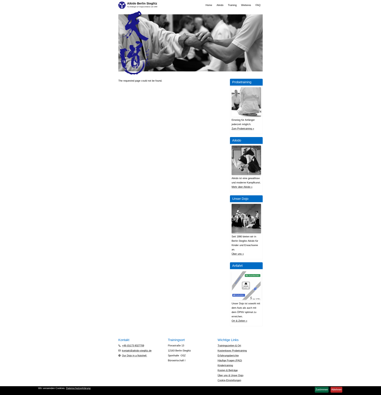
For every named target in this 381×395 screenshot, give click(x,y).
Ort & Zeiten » (239, 320)
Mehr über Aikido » (242, 186)
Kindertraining (225, 365)
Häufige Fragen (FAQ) (230, 360)
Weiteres (247, 5)
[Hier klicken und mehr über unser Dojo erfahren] (246, 218)
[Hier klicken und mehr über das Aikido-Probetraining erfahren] (246, 102)
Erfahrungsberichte (228, 355)
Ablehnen (336, 389)
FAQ (258, 5)
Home (209, 5)
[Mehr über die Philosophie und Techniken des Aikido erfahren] (246, 160)
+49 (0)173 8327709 (133, 345)
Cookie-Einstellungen (229, 380)
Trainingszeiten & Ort (229, 345)
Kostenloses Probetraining (232, 350)
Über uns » (238, 253)
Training (233, 5)
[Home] (122, 5)
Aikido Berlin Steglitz (142, 3)
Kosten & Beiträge (228, 370)
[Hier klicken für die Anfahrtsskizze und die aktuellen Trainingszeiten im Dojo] (246, 285)
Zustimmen (322, 389)
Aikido (221, 5)
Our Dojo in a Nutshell (134, 355)
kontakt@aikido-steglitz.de (137, 350)
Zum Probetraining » (243, 128)
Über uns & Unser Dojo (230, 375)
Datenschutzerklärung (78, 388)
